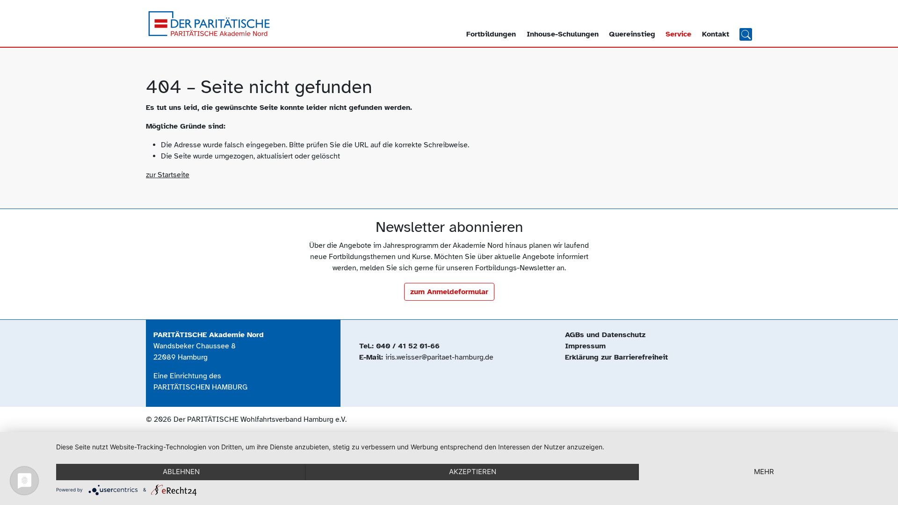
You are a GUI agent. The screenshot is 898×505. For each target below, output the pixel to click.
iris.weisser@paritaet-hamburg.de (439, 357)
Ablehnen (181, 471)
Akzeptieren (472, 471)
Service (678, 34)
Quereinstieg (632, 34)
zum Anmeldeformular (449, 291)
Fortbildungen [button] (491, 34)
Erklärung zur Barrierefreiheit (616, 357)
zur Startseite (167, 175)
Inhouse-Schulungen (563, 34)
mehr (764, 471)
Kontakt (715, 34)
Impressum (585, 346)
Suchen (745, 33)
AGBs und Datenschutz (605, 334)
